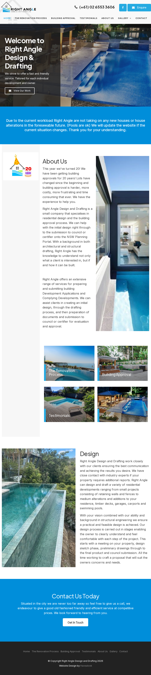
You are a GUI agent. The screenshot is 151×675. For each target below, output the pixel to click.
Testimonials (88, 18)
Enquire (141, 7)
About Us (107, 18)
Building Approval (63, 18)
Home (7, 18)
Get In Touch (75, 622)
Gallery (123, 18)
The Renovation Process (31, 18)
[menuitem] (26, 651)
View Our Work (22, 90)
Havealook (86, 665)
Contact (141, 18)
